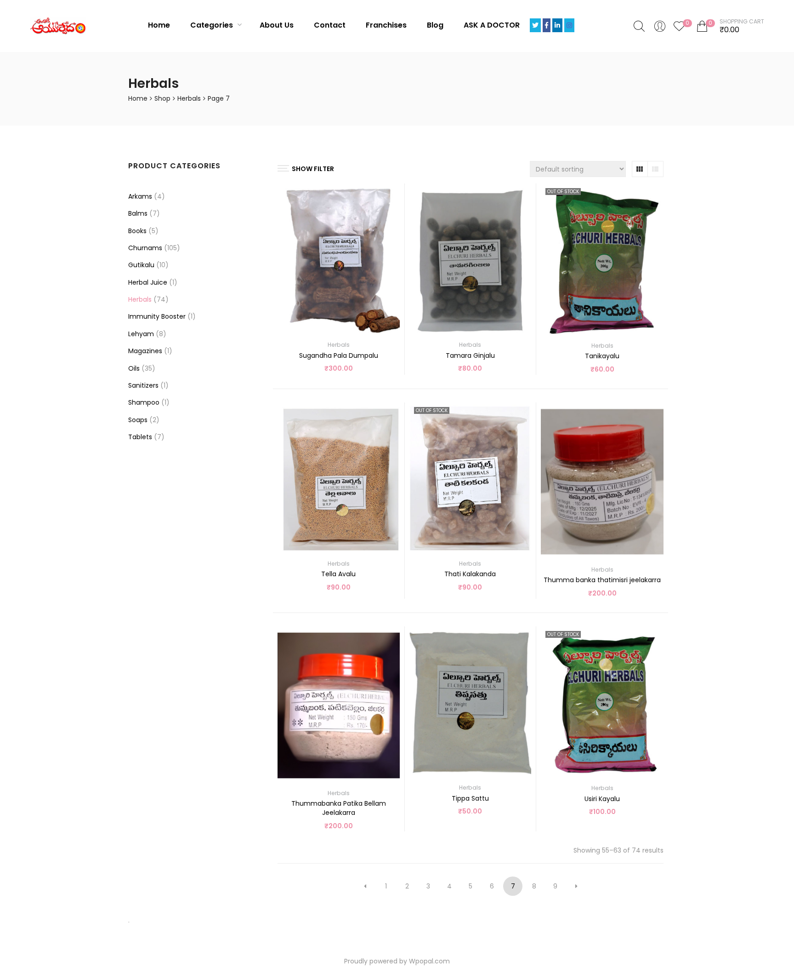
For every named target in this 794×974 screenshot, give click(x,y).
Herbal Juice (147, 282)
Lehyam (141, 333)
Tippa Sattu (470, 798)
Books (137, 230)
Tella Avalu (338, 574)
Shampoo (143, 402)
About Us (277, 25)
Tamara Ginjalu (470, 355)
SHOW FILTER (313, 168)
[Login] (660, 26)
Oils (134, 368)
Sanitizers (143, 385)
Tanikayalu (602, 356)
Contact (330, 25)
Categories (212, 25)
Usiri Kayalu (602, 798)
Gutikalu (141, 264)
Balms (137, 213)
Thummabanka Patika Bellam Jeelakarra (338, 808)
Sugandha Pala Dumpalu (338, 355)
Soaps (137, 419)
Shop (162, 98)
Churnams (145, 247)
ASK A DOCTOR (492, 25)
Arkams (140, 196)
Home (159, 25)
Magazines (145, 350)
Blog (435, 25)
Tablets (140, 436)
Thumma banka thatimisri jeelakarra (602, 579)
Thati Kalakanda (470, 574)
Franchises (386, 25)
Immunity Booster (157, 316)
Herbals (189, 98)
